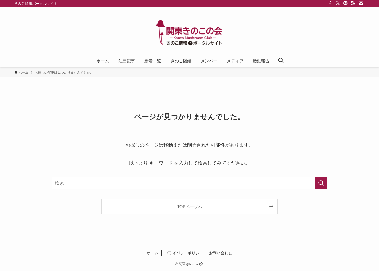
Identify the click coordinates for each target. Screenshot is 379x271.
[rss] (353, 3)
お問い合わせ (220, 253)
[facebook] (330, 3)
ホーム (152, 253)
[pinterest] (345, 3)
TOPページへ (189, 206)
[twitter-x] (338, 3)
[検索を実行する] (321, 183)
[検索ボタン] (280, 60)
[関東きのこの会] (189, 31)
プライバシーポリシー (184, 253)
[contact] (361, 3)
